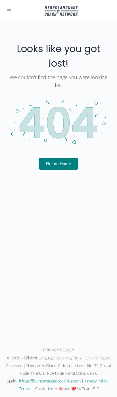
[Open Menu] (9, 10)
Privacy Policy (96, 381)
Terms (24, 388)
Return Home (58, 163)
